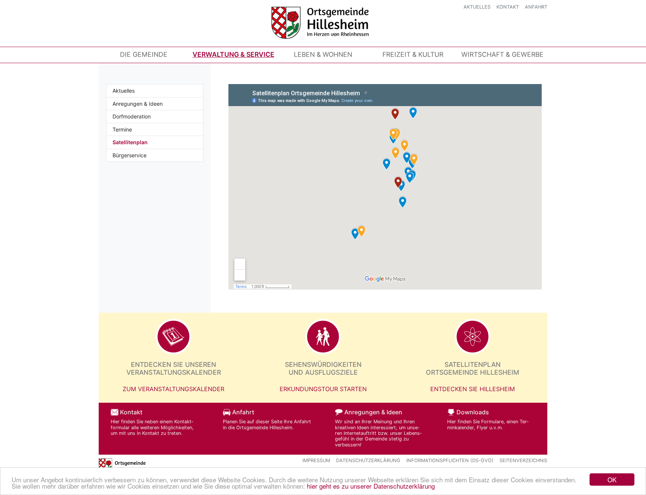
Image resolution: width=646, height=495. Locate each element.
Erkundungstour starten (323, 389)
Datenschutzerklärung (368, 460)
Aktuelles (477, 7)
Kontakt (507, 7)
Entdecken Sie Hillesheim (472, 389)
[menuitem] (143, 54)
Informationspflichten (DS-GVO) (449, 460)
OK (611, 479)
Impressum (316, 460)
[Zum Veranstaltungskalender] (173, 337)
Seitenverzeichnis (523, 460)
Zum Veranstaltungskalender (173, 389)
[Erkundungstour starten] (323, 337)
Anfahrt (536, 7)
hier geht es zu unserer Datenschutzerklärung (371, 486)
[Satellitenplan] (472, 337)
